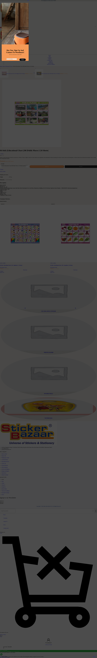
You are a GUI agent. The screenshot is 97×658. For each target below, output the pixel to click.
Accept (94, 656)
